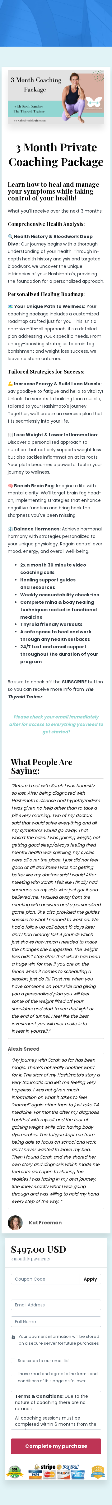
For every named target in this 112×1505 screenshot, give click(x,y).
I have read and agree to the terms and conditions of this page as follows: (58, 1377)
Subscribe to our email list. (44, 1361)
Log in (95, 1294)
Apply (90, 1279)
